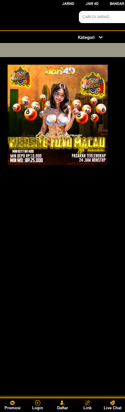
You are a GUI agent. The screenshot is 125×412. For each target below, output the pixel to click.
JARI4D (68, 4)
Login (37, 408)
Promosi (13, 408)
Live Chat (112, 408)
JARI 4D (92, 4)
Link (87, 408)
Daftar (62, 408)
